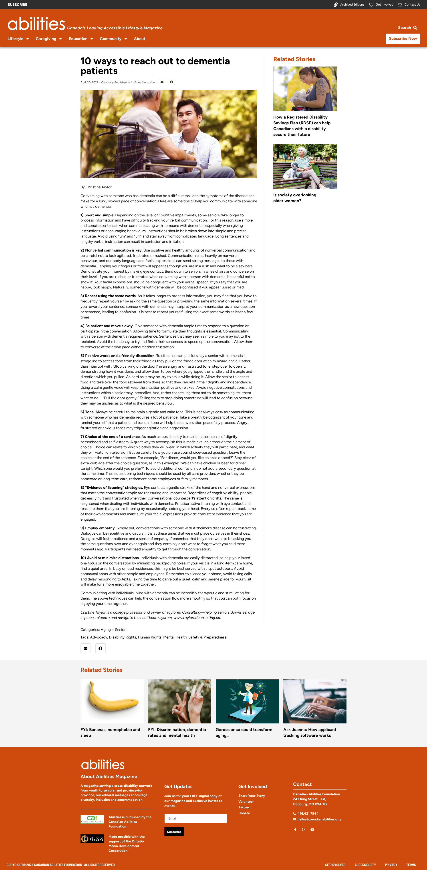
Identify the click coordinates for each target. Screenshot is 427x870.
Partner (244, 807)
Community (110, 38)
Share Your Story (251, 796)
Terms (411, 865)
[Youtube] (312, 829)
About (139, 38)
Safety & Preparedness (207, 637)
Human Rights (149, 637)
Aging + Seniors (114, 629)
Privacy (391, 865)
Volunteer (246, 802)
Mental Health (175, 637)
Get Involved (335, 865)
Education (78, 38)
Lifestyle (15, 38)
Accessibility (365, 865)
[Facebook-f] (295, 829)
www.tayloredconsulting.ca (196, 617)
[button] (162, 82)
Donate (244, 813)
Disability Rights (122, 637)
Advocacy (98, 637)
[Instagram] (304, 829)
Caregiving (46, 38)
